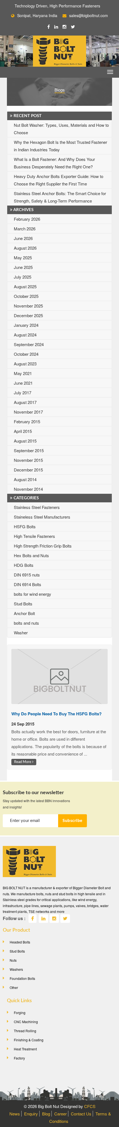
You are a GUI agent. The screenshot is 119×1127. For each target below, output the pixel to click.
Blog (46, 1114)
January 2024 (26, 325)
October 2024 (26, 354)
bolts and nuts (26, 623)
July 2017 (22, 392)
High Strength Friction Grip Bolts (43, 546)
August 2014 (25, 479)
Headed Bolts (20, 942)
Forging (19, 1012)
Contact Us (81, 1114)
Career (60, 1114)
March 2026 (24, 228)
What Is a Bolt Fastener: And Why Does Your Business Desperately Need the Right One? (54, 162)
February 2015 (27, 421)
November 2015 (28, 460)
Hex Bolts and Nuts (31, 555)
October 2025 (26, 296)
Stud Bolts (23, 603)
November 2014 (28, 489)
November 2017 (28, 412)
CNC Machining (26, 1021)
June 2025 (23, 267)
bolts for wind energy (32, 594)
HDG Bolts (23, 565)
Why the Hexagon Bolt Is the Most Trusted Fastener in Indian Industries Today (60, 145)
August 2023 (25, 363)
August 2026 (25, 248)
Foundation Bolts (22, 978)
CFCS (89, 1106)
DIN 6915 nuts (27, 575)
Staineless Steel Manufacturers (42, 517)
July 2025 (22, 277)
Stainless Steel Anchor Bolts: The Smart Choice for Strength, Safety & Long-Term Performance (60, 197)
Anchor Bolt (24, 613)
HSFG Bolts (25, 526)
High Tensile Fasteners (34, 536)
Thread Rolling (25, 1030)
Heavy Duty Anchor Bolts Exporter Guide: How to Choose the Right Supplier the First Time (58, 180)
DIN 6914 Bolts (27, 584)
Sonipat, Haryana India (37, 15)
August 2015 (25, 441)
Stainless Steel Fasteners (37, 507)
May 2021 (23, 373)
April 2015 (23, 431)
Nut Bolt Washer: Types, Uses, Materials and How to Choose (61, 128)
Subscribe (72, 821)
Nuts (13, 960)
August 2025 (25, 286)
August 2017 (25, 402)
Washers (16, 969)
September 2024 (29, 344)
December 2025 (28, 315)
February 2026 (27, 219)
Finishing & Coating (28, 1039)
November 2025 (28, 306)
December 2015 (28, 470)
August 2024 (25, 335)
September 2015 (29, 450)
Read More (23, 762)
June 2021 (23, 383)
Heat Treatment (25, 1049)
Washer (21, 632)
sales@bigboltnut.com (88, 15)
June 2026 (23, 238)
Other (14, 987)
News (14, 1114)
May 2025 (23, 257)
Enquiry (31, 1114)
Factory (19, 1058)
